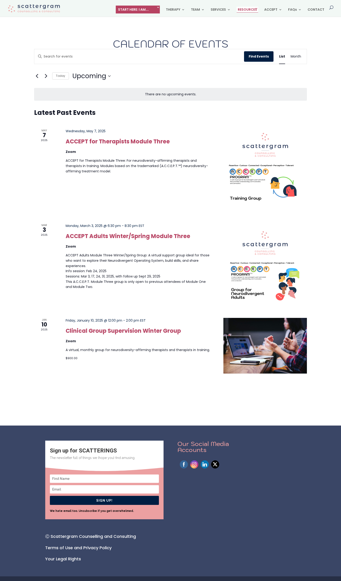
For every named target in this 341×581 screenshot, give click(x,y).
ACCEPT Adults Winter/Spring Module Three (128, 236)
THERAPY (173, 10)
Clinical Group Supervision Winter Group (123, 331)
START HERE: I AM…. (133, 9)
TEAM (195, 10)
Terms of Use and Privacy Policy (78, 548)
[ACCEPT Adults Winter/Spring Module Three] (265, 265)
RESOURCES (247, 9)
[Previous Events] (37, 76)
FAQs (292, 10)
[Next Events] (46, 76)
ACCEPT (270, 10)
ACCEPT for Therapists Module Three (118, 141)
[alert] (170, 94)
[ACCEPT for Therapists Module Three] (265, 170)
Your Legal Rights (63, 559)
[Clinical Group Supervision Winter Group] (265, 346)
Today (60, 76)
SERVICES (218, 10)
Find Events (259, 56)
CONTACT (316, 10)
